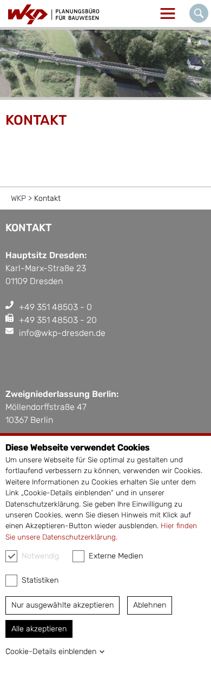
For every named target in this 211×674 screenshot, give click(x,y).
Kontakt (47, 198)
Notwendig (40, 556)
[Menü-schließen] (168, 13)
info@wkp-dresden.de (62, 333)
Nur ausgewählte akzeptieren (62, 605)
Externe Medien (116, 556)
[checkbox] (11, 556)
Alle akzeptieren (39, 628)
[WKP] (54, 14)
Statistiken (40, 580)
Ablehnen (149, 605)
